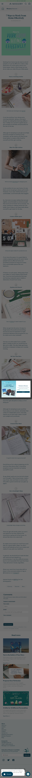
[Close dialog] (29, 381)
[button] (28, 774)
